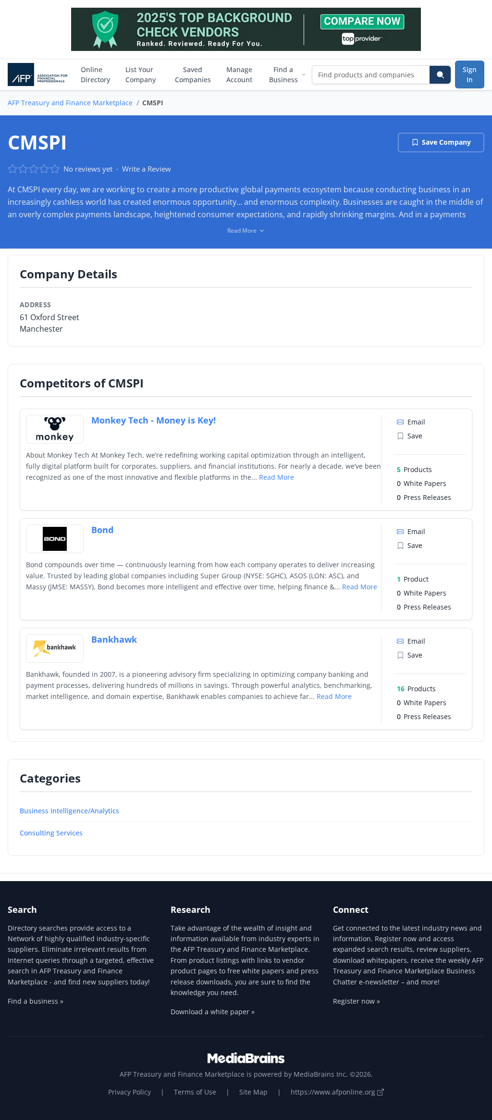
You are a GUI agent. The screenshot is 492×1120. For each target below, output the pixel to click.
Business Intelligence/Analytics (69, 810)
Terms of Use (195, 1091)
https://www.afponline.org (334, 1091)
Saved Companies (193, 74)
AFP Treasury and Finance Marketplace (70, 102)
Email (416, 421)
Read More (276, 477)
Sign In (470, 74)
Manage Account (239, 74)
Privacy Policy (129, 1091)
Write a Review (146, 169)
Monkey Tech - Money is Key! (153, 420)
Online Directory (95, 74)
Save (414, 435)
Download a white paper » (213, 1011)
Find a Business (283, 74)
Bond (102, 529)
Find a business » (35, 1001)
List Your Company (140, 74)
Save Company (446, 142)
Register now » (356, 1001)
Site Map (253, 1091)
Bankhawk (114, 639)
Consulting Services (51, 832)
